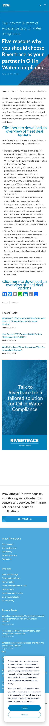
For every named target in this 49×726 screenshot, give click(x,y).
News (13, 91)
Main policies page (10, 574)
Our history (7, 551)
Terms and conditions (11, 578)
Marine (5, 302)
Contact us (24, 519)
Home (4, 91)
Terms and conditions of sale (14, 585)
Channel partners (9, 555)
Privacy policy (8, 582)
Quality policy (8, 600)
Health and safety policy (12, 593)
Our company (7, 544)
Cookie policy (8, 589)
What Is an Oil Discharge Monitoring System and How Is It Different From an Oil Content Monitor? (23, 321)
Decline (24, 715)
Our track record (9, 548)
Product (14, 302)
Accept (25, 708)
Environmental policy (11, 597)
